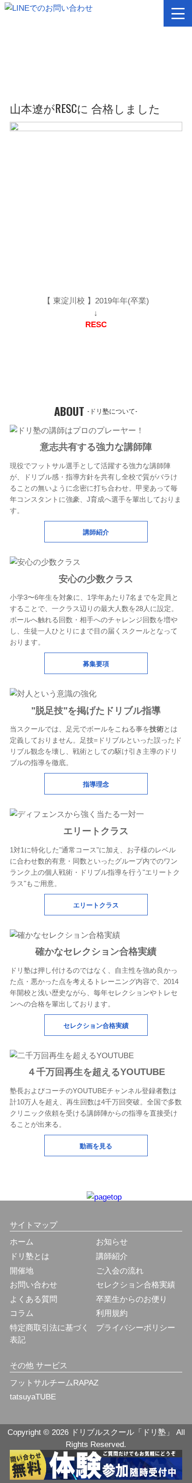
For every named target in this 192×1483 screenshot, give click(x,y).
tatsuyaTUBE (33, 1396)
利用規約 (112, 1313)
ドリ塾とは (29, 1256)
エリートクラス (96, 904)
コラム (22, 1313)
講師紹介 (96, 531)
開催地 (22, 1270)
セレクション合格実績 (96, 1025)
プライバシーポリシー (135, 1327)
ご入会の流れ (120, 1270)
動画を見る (96, 1145)
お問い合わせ (33, 1284)
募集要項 (96, 663)
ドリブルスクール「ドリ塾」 (96, 12)
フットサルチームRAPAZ (54, 1382)
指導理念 (96, 783)
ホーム (22, 1241)
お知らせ (112, 1241)
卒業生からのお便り (131, 1299)
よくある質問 (33, 1299)
